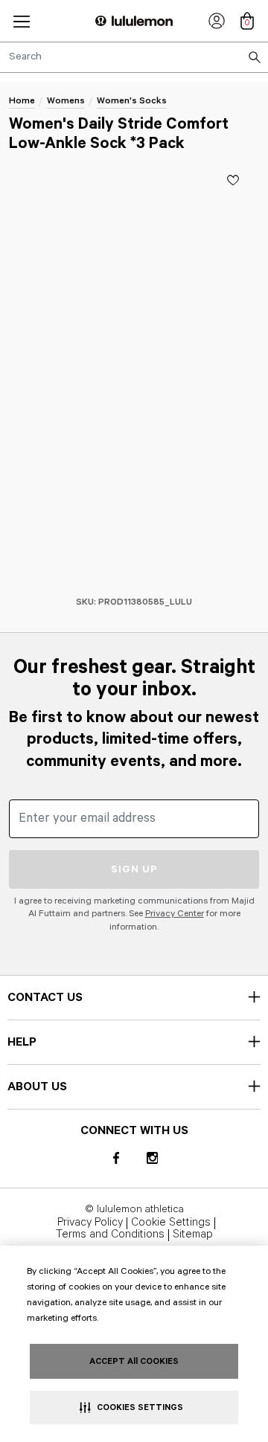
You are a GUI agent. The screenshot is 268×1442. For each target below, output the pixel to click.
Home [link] (22, 100)
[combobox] (134, 57)
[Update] (233, 180)
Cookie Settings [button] (171, 1223)
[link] (216, 21)
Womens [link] (66, 100)
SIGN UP (134, 869)
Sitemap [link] (193, 1235)
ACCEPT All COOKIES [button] (134, 1361)
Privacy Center (174, 913)
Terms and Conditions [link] (110, 1235)
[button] (22, 21)
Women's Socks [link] (132, 100)
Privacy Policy (90, 1223)
